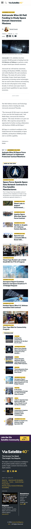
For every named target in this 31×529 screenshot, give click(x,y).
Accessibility (5, 487)
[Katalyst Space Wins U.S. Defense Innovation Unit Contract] (15, 295)
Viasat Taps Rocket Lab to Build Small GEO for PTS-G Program (14, 261)
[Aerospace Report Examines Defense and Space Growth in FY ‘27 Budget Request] (15, 271)
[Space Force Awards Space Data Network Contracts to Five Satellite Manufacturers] (15, 172)
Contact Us (5, 482)
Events (11, 482)
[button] (2, 2)
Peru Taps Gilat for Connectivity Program (14, 328)
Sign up (22, 504)
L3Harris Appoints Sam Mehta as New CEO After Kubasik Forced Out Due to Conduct (21, 402)
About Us (4, 480)
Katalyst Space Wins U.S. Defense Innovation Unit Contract (15, 306)
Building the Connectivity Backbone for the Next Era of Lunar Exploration (21, 340)
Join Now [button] (24, 438)
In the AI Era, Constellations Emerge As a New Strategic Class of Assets (21, 392)
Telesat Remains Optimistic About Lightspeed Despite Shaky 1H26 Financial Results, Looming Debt (21, 361)
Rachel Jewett (14, 29)
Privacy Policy (5, 484)
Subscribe (4, 514)
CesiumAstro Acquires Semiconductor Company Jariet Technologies (21, 413)
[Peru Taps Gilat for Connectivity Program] (15, 317)
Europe (3, 143)
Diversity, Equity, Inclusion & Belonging (12, 486)
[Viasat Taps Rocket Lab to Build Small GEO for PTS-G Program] (15, 250)
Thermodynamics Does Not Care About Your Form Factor (21, 370)
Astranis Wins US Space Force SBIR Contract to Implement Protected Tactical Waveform (14, 154)
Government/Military (8, 12)
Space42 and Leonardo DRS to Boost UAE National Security (20, 238)
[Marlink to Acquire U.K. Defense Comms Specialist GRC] (8, 224)
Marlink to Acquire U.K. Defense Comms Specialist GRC (20, 227)
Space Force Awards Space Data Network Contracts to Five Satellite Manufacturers (15, 185)
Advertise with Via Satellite (16, 480)
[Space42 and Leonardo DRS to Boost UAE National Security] (8, 235)
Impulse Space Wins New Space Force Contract (20, 216)
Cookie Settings (19, 482)
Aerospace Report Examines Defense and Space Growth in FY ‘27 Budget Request (15, 284)
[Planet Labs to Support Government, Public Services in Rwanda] (8, 203)
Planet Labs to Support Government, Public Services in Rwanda (20, 205)
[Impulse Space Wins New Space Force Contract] (8, 214)
